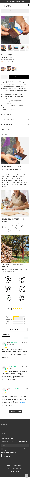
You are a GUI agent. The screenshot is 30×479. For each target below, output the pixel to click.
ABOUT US (4, 424)
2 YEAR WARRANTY (7, 124)
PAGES (3, 433)
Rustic (14, 69)
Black (3, 69)
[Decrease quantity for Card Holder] (2, 77)
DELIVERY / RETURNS (7, 119)
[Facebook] (11, 471)
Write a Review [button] (15, 329)
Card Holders (12, 14)
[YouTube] (18, 471)
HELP (2, 429)
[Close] (0, 478)
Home (2, 14)
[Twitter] (14, 471)
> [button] (15, 411)
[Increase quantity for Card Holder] (6, 77)
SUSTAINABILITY (6, 114)
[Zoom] (26, 19)
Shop (6, 14)
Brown (9, 69)
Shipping (3, 59)
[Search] (27, 11)
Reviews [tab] (5, 334)
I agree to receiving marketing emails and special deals (16, 449)
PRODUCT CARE (6, 129)
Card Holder (5, 360)
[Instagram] (16, 471)
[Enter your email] (27, 445)
